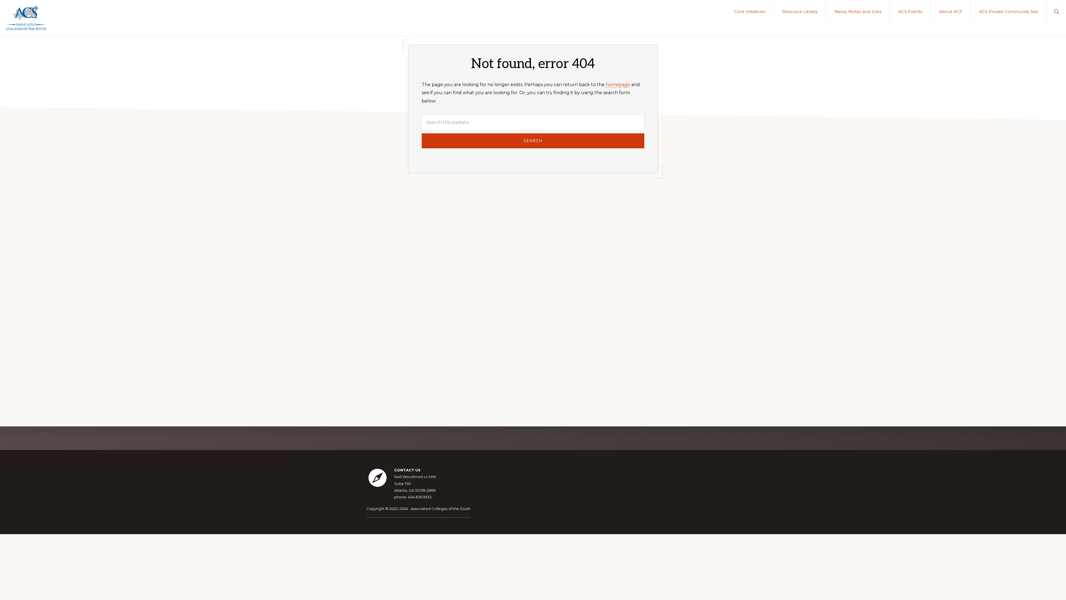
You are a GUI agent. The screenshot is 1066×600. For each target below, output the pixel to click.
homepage (618, 84)
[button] (1056, 11)
